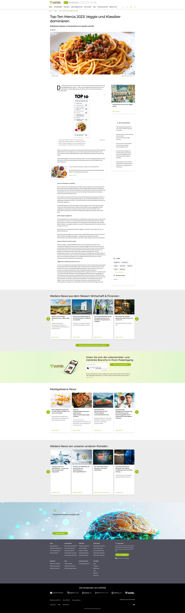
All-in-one (95, 575)
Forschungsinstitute (84, 563)
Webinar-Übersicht (54, 568)
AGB (59, 604)
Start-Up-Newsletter (55, 550)
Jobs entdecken (68, 563)
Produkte (95, 566)
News (94, 563)
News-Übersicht (54, 553)
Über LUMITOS (66, 600)
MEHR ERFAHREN (60, 533)
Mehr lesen (89, 377)
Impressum (53, 604)
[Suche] (95, 2)
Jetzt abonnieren (122, 554)
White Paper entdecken (99, 546)
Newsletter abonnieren (120, 364)
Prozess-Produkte (83, 550)
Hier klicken (98, 368)
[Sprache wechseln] (131, 7)
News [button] (50, 7)
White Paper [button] (87, 7)
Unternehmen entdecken (70, 546)
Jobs (94, 570)
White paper (96, 568)
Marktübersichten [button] (76, 7)
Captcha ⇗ (104, 370)
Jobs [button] (94, 7)
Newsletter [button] (113, 7)
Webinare (95, 573)
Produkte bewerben (84, 553)
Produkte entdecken (84, 546)
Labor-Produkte (83, 548)
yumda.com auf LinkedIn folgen (123, 558)
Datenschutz (66, 604)
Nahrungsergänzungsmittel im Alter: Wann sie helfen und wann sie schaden (124, 128)
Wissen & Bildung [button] (103, 7)
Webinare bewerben (55, 566)
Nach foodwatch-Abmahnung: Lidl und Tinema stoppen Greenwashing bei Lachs (124, 145)
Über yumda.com (76, 600)
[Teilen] (127, 7)
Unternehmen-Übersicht (70, 555)
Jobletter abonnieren (69, 566)
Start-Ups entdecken (69, 548)
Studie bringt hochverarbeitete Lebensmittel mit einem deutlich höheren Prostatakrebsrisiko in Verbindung (124, 164)
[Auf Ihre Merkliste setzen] (123, 7)
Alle (65, 2)
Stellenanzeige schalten (70, 568)
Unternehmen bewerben (70, 553)
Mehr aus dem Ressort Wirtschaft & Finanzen (92, 345)
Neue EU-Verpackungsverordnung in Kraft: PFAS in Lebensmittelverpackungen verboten (124, 137)
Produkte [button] (67, 7)
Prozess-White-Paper (98, 550)
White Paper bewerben (99, 553)
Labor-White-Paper (98, 548)
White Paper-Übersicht (99, 555)
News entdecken (54, 546)
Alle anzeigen (119, 272)
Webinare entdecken (55, 563)
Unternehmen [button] (58, 7)
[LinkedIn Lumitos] (134, 604)
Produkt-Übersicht (83, 555)
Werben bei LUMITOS (55, 600)
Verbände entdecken (69, 550)
